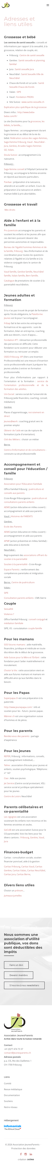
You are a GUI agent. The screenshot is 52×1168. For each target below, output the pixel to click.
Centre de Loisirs (12, 796)
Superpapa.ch (11, 698)
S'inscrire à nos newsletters (24, 985)
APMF (7, 541)
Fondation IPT (11, 340)
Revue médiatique (13, 1089)
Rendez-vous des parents (16, 736)
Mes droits (9, 209)
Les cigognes (10, 816)
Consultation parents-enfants (19, 597)
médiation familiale (13, 623)
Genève (13, 145)
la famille (15, 125)
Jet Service (9, 783)
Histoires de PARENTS (22, 516)
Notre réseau (10, 1107)
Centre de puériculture (23, 582)
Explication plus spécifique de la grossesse (25, 107)
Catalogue (9, 280)
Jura (6, 841)
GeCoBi (7, 829)
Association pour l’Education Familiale (23, 483)
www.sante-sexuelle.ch (33, 101)
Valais (11, 149)
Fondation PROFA (25, 97)
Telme (7, 765)
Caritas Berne (23, 874)
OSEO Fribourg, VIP (13, 356)
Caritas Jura (10, 874)
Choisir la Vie (10, 670)
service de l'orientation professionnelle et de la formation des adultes (26, 385)
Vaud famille (10, 271)
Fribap (7, 323)
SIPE (19, 91)
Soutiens (8, 1101)
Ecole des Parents (13, 526)
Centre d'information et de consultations (24, 449)
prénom (19, 890)
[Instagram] (25, 1154)
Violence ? (9, 614)
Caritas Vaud (27, 866)
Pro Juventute (11, 230)
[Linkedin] (31, 1154)
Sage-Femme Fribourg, (15, 142)
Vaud (41, 837)
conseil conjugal (37, 619)
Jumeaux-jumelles (13, 895)
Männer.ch (9, 716)
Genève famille (24, 271)
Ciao (6, 778)
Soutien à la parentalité (15, 564)
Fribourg (24, 837)
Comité (7, 1083)
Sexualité (9, 608)
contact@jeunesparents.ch (17, 1052)
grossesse (36, 121)
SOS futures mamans (14, 644)
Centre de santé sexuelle (32, 55)
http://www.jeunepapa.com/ (18, 707)
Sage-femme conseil (14, 169)
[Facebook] (21, 1154)
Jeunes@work (10, 421)
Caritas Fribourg (12, 866)
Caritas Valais (19, 870)
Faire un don (16, 965)
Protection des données (23, 1148)
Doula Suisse (10, 154)
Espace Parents (11, 569)
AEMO (7, 507)
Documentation (12, 1095)
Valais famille (18, 275)
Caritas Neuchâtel (36, 870)
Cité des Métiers (12, 439)
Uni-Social (9, 394)
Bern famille (32, 275)
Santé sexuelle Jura (24, 69)
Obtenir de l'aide (12, 430)
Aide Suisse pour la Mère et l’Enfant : (22, 657)
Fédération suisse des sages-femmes (28, 138)
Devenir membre (19, 975)
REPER (7, 756)
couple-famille (35, 628)
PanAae (8, 182)
